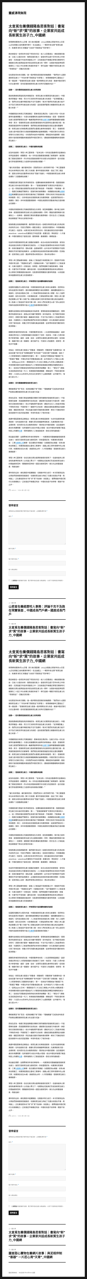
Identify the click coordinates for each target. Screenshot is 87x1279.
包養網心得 (19, 443)
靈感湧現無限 (17, 13)
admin (14, 490)
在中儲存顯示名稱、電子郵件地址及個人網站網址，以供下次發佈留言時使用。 (37, 580)
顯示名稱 (12, 548)
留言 (11, 516)
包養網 (31, 305)
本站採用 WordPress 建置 (27, 1273)
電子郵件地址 (14, 559)
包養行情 (46, 120)
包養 (20, 431)
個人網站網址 (13, 569)
